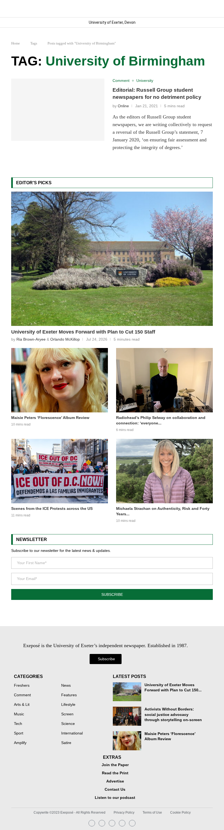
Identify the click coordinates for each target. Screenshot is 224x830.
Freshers (22, 686)
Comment (22, 695)
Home (15, 43)
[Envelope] (112, 823)
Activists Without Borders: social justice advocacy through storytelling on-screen (173, 714)
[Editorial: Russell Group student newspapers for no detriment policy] (57, 110)
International (72, 733)
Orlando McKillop (65, 339)
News (66, 686)
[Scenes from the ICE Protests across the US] (59, 471)
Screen (67, 714)
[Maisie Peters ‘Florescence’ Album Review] (59, 380)
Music (19, 714)
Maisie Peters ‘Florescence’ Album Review (50, 417)
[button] (208, 8)
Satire (66, 743)
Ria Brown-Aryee (31, 339)
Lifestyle (68, 705)
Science (68, 724)
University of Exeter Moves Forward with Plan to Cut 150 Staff (83, 332)
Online (123, 106)
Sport (18, 733)
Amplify (20, 743)
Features (69, 695)
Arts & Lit (22, 705)
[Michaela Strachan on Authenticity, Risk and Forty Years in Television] (164, 471)
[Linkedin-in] (102, 823)
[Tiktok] (132, 823)
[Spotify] (122, 823)
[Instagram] (92, 823)
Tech (18, 724)
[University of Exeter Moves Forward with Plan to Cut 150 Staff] (112, 259)
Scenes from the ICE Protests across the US (52, 508)
